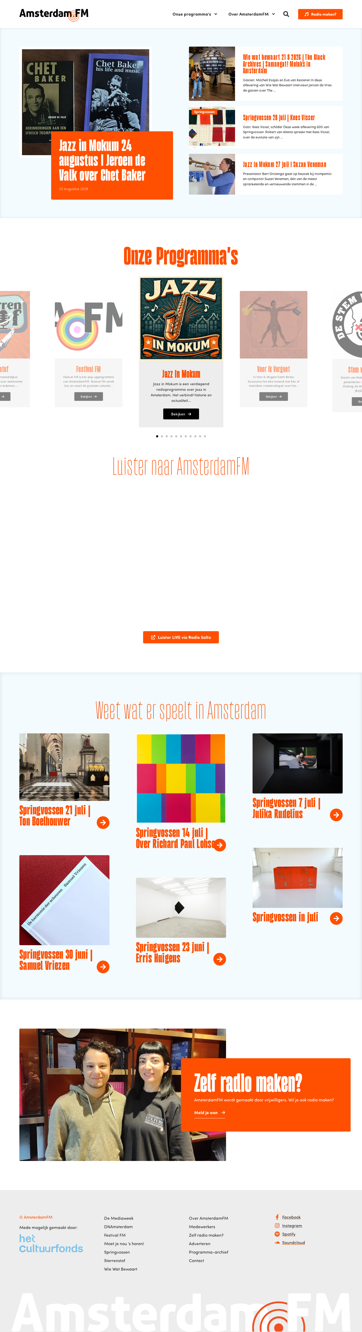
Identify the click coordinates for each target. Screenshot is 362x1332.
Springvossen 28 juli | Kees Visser (279, 118)
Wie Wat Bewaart (120, 1269)
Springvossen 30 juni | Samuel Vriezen (56, 960)
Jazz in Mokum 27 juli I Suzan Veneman (284, 165)
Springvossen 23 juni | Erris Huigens (172, 953)
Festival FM (115, 1235)
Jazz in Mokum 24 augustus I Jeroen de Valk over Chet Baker (102, 161)
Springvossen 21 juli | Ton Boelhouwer (55, 816)
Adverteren (199, 1243)
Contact (196, 1260)
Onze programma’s (192, 14)
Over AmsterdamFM (248, 14)
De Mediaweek (118, 1218)
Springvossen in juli (285, 918)
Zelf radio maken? (206, 1235)
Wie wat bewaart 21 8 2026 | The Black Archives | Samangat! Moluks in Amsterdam (284, 64)
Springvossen (204, 111)
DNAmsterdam (118, 1226)
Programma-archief (208, 1252)
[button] (286, 14)
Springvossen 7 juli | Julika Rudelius (286, 809)
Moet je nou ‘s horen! (124, 1243)
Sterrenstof (114, 1260)
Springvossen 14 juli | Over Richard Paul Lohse (175, 839)
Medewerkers (202, 1226)
